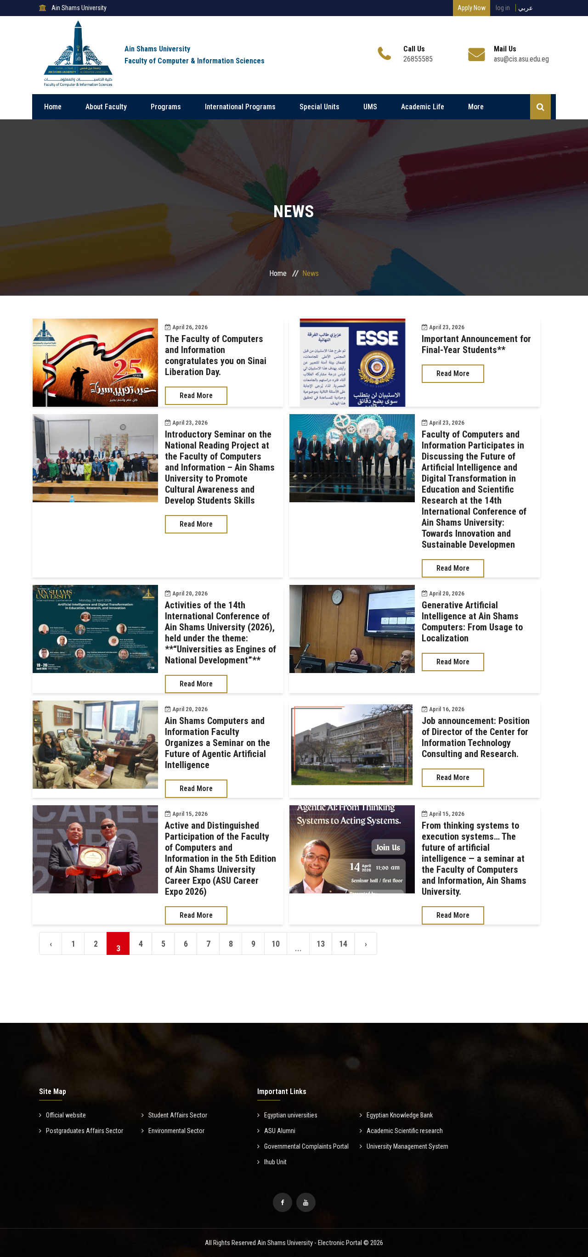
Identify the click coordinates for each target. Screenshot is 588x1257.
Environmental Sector (176, 1130)
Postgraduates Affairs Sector (84, 1130)
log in (503, 7)
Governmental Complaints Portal (306, 1146)
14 (343, 943)
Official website (66, 1115)
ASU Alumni (279, 1130)
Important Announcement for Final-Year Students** (476, 344)
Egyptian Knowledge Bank (400, 1115)
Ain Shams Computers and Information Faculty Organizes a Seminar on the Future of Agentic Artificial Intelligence (217, 742)
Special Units (319, 106)
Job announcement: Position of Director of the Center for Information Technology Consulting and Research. (476, 737)
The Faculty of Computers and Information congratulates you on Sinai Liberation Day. (215, 355)
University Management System (407, 1146)
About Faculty (106, 106)
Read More (196, 395)
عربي (525, 7)
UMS (370, 106)
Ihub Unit (275, 1162)
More (476, 106)
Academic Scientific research (405, 1130)
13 (321, 943)
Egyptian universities (290, 1115)
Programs (166, 106)
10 (275, 943)
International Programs (240, 106)
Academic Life (422, 106)
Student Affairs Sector (177, 1115)
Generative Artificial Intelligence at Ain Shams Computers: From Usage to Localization (472, 622)
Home (53, 106)
